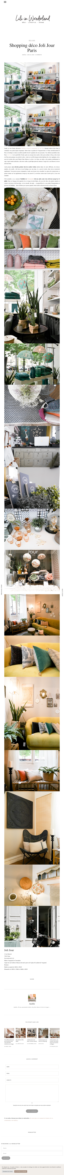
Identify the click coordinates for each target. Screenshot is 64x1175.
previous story (1, 589)
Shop (33, 40)
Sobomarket (30, 179)
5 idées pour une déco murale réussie (32, 1040)
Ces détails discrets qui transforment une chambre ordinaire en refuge (9, 1042)
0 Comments (38, 54)
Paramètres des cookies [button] (8, 1171)
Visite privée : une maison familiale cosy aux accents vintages (54, 1042)
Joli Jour (9, 155)
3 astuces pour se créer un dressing (42, 1040)
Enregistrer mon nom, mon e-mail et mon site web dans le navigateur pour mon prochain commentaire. (32, 1105)
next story (62, 592)
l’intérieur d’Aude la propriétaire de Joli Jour (32, 148)
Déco (30, 40)
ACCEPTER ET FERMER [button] (20, 1171)
